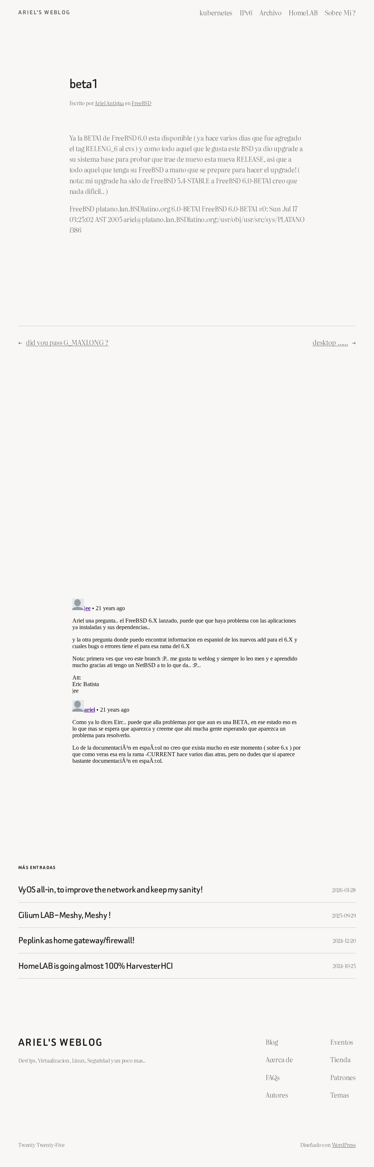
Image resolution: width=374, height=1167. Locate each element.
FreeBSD (141, 103)
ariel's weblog (44, 12)
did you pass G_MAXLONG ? (67, 342)
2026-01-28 (344, 890)
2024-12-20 (344, 940)
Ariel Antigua (109, 103)
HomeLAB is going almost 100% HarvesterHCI (95, 966)
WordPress (344, 1144)
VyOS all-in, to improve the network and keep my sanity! (110, 889)
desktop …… (330, 342)
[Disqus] (187, 475)
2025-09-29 (344, 915)
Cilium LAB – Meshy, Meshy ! (64, 915)
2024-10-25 (344, 965)
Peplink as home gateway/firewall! (76, 940)
